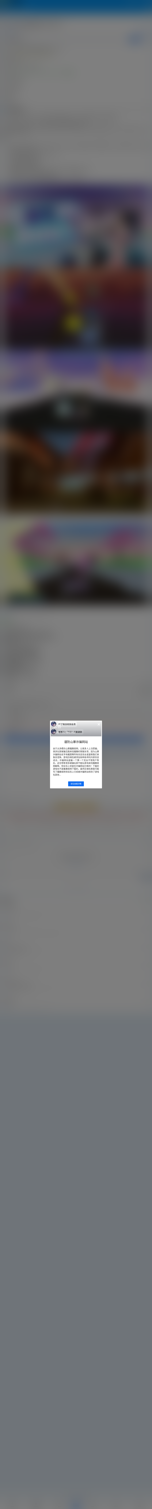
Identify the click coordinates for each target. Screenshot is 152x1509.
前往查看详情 (76, 784)
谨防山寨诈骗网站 (76, 742)
